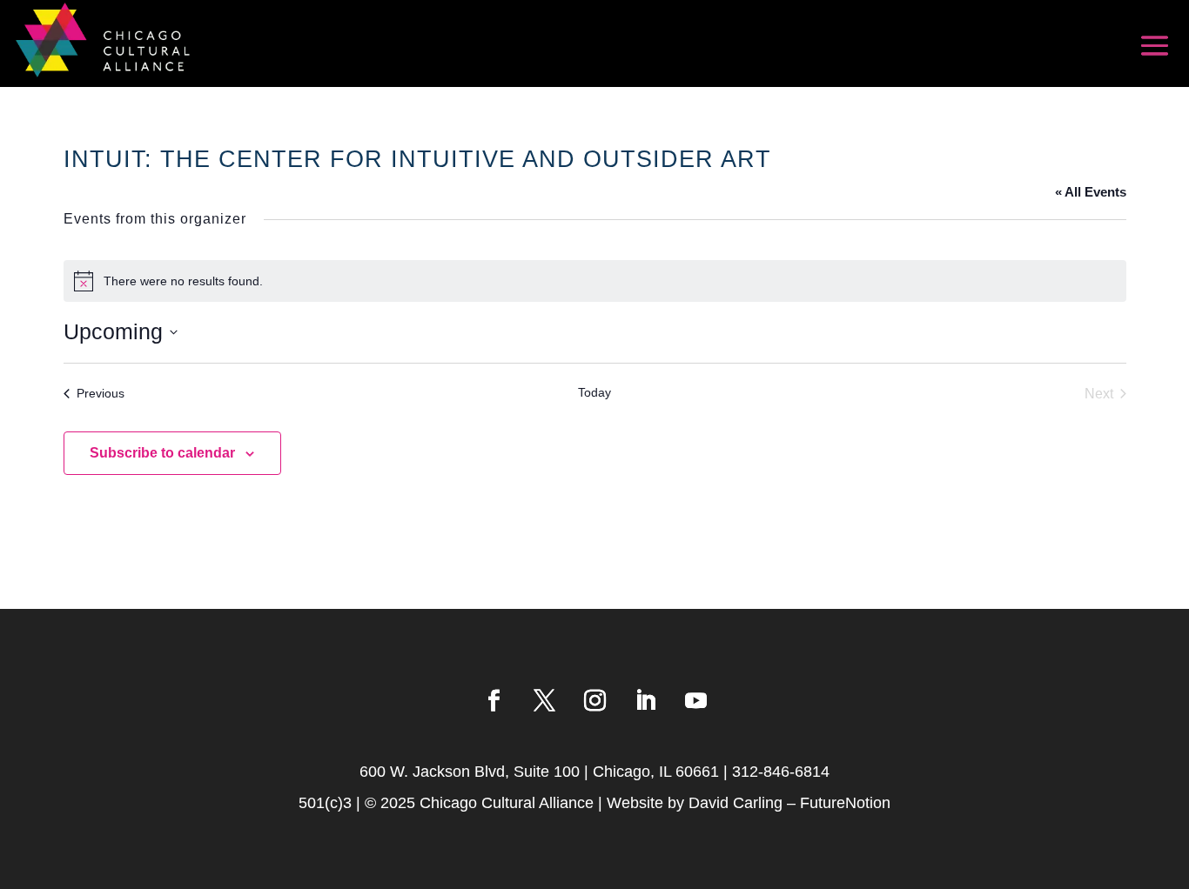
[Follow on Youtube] (695, 701)
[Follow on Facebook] (493, 701)
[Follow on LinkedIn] (645, 701)
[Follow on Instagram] (594, 701)
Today (594, 392)
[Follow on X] (544, 701)
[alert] (595, 281)
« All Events (1090, 191)
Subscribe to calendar (162, 452)
